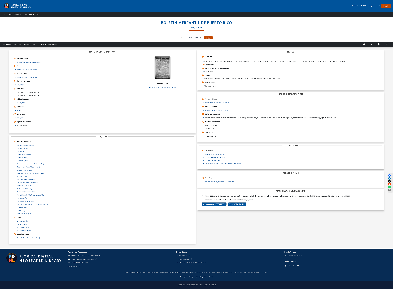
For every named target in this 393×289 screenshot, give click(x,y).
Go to (207, 38)
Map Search (29, 14)
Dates (38, 14)
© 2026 (197, 285)
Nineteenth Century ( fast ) (25, 186)
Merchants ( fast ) (22, 176)
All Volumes (52, 44)
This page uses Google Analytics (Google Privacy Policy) (196, 277)
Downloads (17, 44)
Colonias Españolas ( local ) (25, 145)
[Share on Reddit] (390, 184)
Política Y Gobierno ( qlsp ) (25, 189)
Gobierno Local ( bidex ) (24, 170)
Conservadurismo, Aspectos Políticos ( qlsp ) (30, 164)
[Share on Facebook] (390, 175)
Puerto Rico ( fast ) (22, 198)
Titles (10, 14)
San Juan (39, 238)
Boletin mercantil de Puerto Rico (27, 70)
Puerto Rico (30, 238)
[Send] (387, 44)
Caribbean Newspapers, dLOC (215, 154)
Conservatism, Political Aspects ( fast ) (28, 167)
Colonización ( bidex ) (23, 148)
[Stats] (372, 44)
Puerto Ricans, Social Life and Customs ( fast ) (31, 195)
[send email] (390, 190)
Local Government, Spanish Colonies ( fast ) (30, 173)
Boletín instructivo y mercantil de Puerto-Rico (219, 182)
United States (21, 238)
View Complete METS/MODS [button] (214, 204)
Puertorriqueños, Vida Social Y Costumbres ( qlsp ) (32, 204)
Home (3, 14)
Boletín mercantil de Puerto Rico (27, 77)
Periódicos (22, 224)
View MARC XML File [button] (237, 204)
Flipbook (27, 44)
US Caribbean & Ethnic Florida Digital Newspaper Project (223, 163)
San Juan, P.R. (21, 85)
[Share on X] (390, 181)
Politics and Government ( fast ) (26, 192)
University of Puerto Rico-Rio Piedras (217, 103)
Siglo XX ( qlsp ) (21, 211)
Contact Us (364, 6)
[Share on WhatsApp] (390, 187)
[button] (377, 6)
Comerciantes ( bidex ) (24, 155)
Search (43, 44)
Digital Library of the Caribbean (215, 157)
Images (35, 44)
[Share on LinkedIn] (390, 178)
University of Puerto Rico (213, 160)
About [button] (353, 6)
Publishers (18, 14)
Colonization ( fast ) (23, 151)
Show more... (211, 65)
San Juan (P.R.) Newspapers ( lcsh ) (27, 182)
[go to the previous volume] (182, 37)
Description (6, 44)
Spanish (19, 110)
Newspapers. (23, 221)
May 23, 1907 (21, 103)
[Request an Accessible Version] (365, 44)
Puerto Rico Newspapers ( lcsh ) (26, 179)
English (385, 6)
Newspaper (20, 118)
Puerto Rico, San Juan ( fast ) (25, 201)
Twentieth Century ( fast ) (24, 214)
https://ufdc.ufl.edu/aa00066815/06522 (29, 62)
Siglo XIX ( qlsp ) (22, 207)
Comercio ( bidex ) (22, 158)
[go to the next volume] (201, 37)
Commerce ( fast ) (22, 161)
